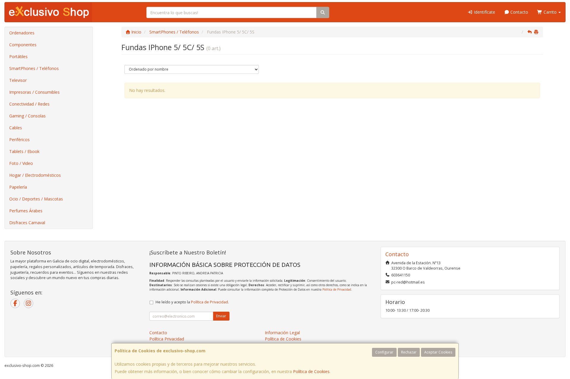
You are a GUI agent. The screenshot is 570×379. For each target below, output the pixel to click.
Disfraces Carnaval (27, 222)
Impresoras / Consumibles (34, 92)
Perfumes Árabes (25, 211)
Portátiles (18, 56)
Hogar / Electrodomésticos (35, 175)
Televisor (18, 80)
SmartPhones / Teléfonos (34, 68)
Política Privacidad (166, 339)
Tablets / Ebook (24, 151)
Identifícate (484, 12)
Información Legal (282, 332)
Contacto (518, 12)
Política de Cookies (311, 371)
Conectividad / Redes (29, 104)
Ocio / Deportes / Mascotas (36, 199)
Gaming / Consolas (27, 116)
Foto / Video (21, 163)
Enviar (221, 316)
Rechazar (409, 352)
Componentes (23, 44)
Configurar (384, 352)
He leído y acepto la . (192, 302)
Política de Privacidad (336, 289)
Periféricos (19, 139)
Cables (15, 127)
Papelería (18, 187)
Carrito (550, 12)
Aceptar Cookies (438, 352)
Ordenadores (21, 33)
